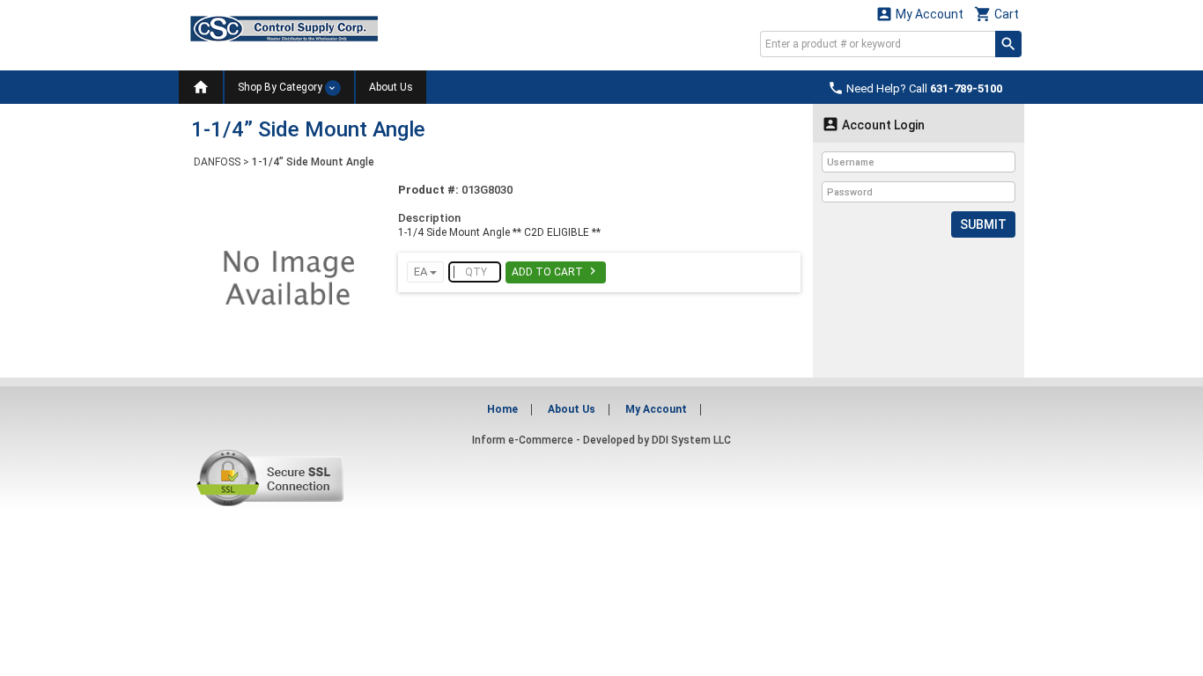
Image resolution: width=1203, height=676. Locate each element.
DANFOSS (217, 162)
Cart (996, 13)
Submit (983, 224)
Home (502, 409)
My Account (919, 13)
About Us (391, 87)
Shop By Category (281, 87)
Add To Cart (556, 271)
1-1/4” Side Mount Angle (313, 162)
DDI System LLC (691, 440)
